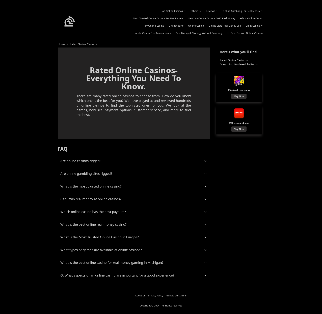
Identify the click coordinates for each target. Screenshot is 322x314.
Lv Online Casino (154, 25)
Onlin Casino (253, 25)
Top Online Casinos (172, 11)
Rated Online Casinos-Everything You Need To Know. (239, 62)
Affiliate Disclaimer (176, 295)
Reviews (210, 11)
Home (61, 44)
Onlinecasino (176, 25)
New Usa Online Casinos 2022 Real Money (211, 18)
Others (194, 11)
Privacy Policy (155, 295)
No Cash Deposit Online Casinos (245, 33)
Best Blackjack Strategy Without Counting (199, 33)
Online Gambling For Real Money (241, 11)
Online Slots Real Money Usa (225, 25)
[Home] (69, 21)
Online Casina (196, 25)
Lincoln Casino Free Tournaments (152, 33)
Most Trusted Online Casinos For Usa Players (158, 18)
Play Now (238, 96)
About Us (140, 295)
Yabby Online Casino (251, 18)
